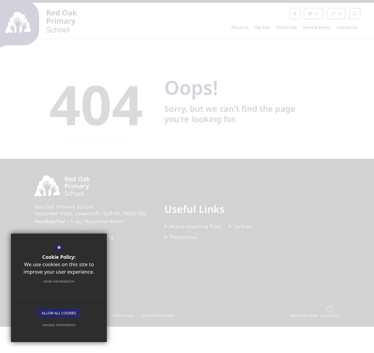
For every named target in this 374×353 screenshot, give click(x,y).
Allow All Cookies (59, 313)
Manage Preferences (59, 325)
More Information (59, 281)
